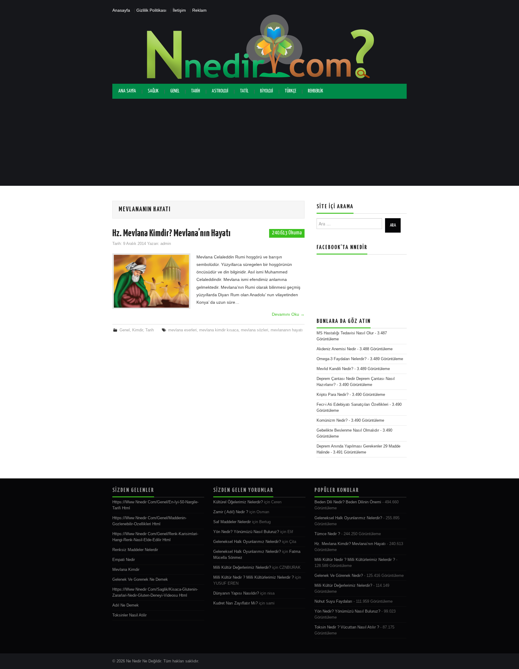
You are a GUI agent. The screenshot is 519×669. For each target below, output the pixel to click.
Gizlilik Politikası (151, 10)
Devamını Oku (288, 314)
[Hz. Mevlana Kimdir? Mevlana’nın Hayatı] (151, 281)
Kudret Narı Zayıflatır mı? (235, 603)
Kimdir (137, 330)
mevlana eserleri (182, 330)
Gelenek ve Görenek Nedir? (338, 576)
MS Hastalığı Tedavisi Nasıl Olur (345, 333)
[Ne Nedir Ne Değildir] (259, 48)
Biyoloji (266, 91)
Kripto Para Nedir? (332, 395)
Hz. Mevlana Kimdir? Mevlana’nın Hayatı (171, 233)
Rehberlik (315, 91)
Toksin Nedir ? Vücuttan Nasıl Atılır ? (346, 627)
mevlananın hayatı (287, 330)
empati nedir (123, 560)
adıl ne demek (125, 605)
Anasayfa (121, 10)
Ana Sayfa (127, 91)
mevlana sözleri (254, 330)
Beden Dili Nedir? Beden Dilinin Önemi (347, 502)
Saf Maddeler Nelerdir (232, 522)
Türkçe (290, 91)
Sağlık (153, 91)
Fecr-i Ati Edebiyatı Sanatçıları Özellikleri (352, 404)
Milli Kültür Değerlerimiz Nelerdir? (242, 567)
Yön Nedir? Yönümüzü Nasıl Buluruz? (246, 532)
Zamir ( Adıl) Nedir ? (230, 512)
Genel (174, 91)
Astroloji (220, 91)
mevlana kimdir (125, 570)
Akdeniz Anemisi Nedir (336, 349)
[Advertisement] (259, 144)
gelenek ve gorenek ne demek (140, 579)
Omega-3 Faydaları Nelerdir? (341, 359)
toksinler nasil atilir (129, 615)
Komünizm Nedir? (332, 420)
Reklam (199, 10)
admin (165, 244)
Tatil (244, 91)
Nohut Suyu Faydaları (333, 601)
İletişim (179, 10)
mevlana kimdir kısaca (218, 330)
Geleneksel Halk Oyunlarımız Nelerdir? (247, 542)
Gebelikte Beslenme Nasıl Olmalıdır (348, 430)
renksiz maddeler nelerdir (135, 550)
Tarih (195, 91)
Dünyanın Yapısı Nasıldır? (236, 593)
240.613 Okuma (287, 233)
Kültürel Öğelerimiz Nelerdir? (238, 502)
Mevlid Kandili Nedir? (335, 369)
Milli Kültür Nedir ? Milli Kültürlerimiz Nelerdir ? (253, 577)
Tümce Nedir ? (327, 534)
